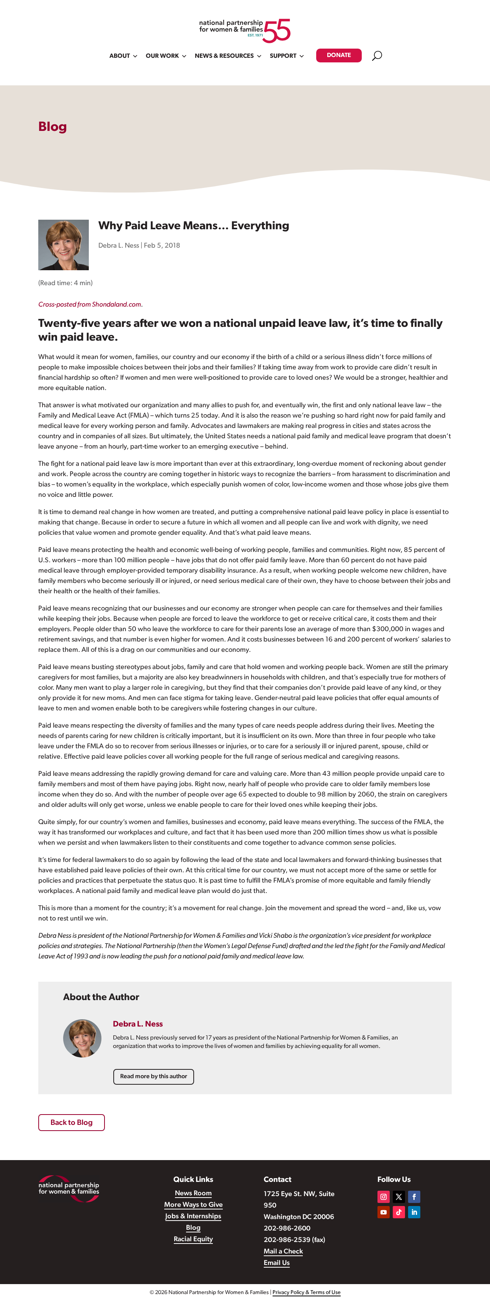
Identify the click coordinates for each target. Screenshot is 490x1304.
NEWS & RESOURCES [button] (224, 56)
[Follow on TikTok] (399, 1212)
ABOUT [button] (119, 56)
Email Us (277, 1263)
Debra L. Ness (118, 246)
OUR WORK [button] (162, 56)
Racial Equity (193, 1239)
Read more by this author (153, 1077)
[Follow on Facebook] (414, 1197)
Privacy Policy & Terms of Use (307, 1293)
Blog (193, 1228)
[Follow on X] (399, 1197)
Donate (339, 55)
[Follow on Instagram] (383, 1197)
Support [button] (283, 56)
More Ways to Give (193, 1205)
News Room (193, 1193)
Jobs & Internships (193, 1216)
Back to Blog (72, 1123)
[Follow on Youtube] (383, 1212)
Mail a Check (283, 1252)
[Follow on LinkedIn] (414, 1212)
